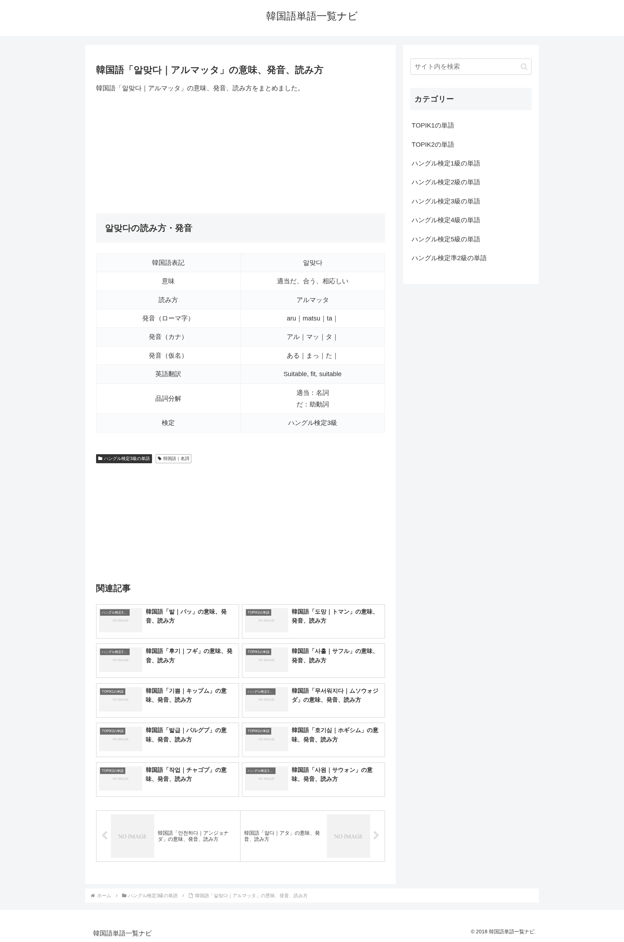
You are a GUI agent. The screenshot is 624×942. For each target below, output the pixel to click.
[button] (524, 67)
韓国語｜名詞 (176, 458)
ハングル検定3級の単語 (127, 458)
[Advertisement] (240, 153)
